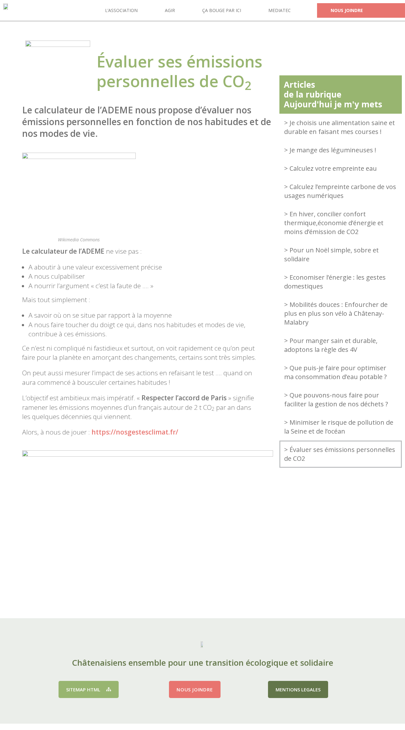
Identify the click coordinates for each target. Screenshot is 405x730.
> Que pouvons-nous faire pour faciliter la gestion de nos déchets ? (336, 399)
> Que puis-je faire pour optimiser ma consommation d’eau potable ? (335, 372)
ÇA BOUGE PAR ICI (221, 10)
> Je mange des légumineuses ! (330, 150)
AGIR (170, 10)
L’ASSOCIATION (121, 10)
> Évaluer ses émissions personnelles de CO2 (339, 454)
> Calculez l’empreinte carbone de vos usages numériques (340, 191)
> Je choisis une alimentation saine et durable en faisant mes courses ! (339, 127)
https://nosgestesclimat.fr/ (134, 432)
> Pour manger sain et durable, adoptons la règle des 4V (330, 345)
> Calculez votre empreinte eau (330, 168)
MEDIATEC (279, 10)
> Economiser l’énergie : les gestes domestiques (335, 281)
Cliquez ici (340, 552)
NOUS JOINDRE (347, 10)
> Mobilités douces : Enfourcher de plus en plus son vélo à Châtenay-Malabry (336, 313)
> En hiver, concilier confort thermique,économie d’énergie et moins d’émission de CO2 (333, 223)
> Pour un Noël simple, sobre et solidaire (331, 254)
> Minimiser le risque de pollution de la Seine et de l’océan (338, 426)
